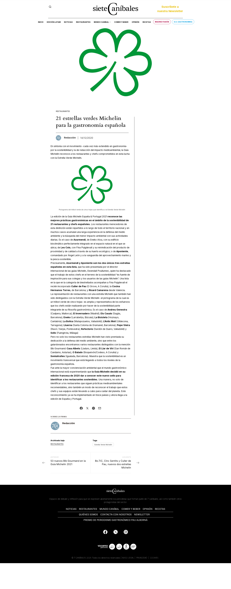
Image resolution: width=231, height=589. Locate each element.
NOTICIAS (71, 509)
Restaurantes (83, 22)
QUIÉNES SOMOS (88, 514)
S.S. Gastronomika (183, 22)
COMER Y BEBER (131, 509)
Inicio (40, 22)
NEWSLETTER (142, 514)
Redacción (68, 423)
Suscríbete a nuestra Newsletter (170, 8)
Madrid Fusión (162, 22)
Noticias (68, 22)
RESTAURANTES (88, 509)
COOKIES (154, 558)
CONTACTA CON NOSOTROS (116, 514)
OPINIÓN (147, 509)
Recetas (147, 22)
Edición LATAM (54, 22)
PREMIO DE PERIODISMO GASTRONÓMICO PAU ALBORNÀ (115, 520)
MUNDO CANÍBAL (109, 509)
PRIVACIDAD (142, 558)
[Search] (50, 6)
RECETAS (160, 509)
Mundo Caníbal (101, 22)
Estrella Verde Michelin (103, 445)
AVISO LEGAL (128, 558)
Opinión (135, 22)
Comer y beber (121, 22)
